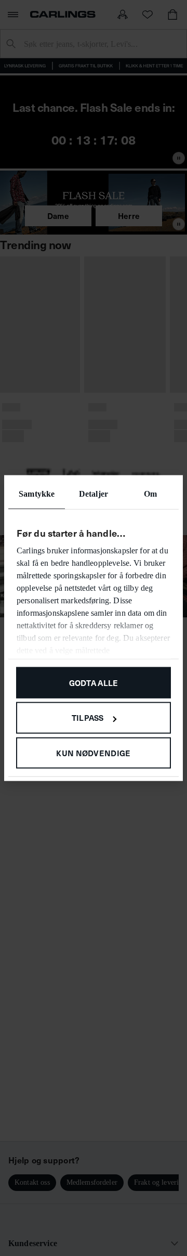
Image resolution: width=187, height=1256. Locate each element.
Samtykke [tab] (37, 493)
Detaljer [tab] (93, 493)
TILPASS (88, 717)
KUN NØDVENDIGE (93, 752)
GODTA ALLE (93, 682)
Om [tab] (150, 493)
